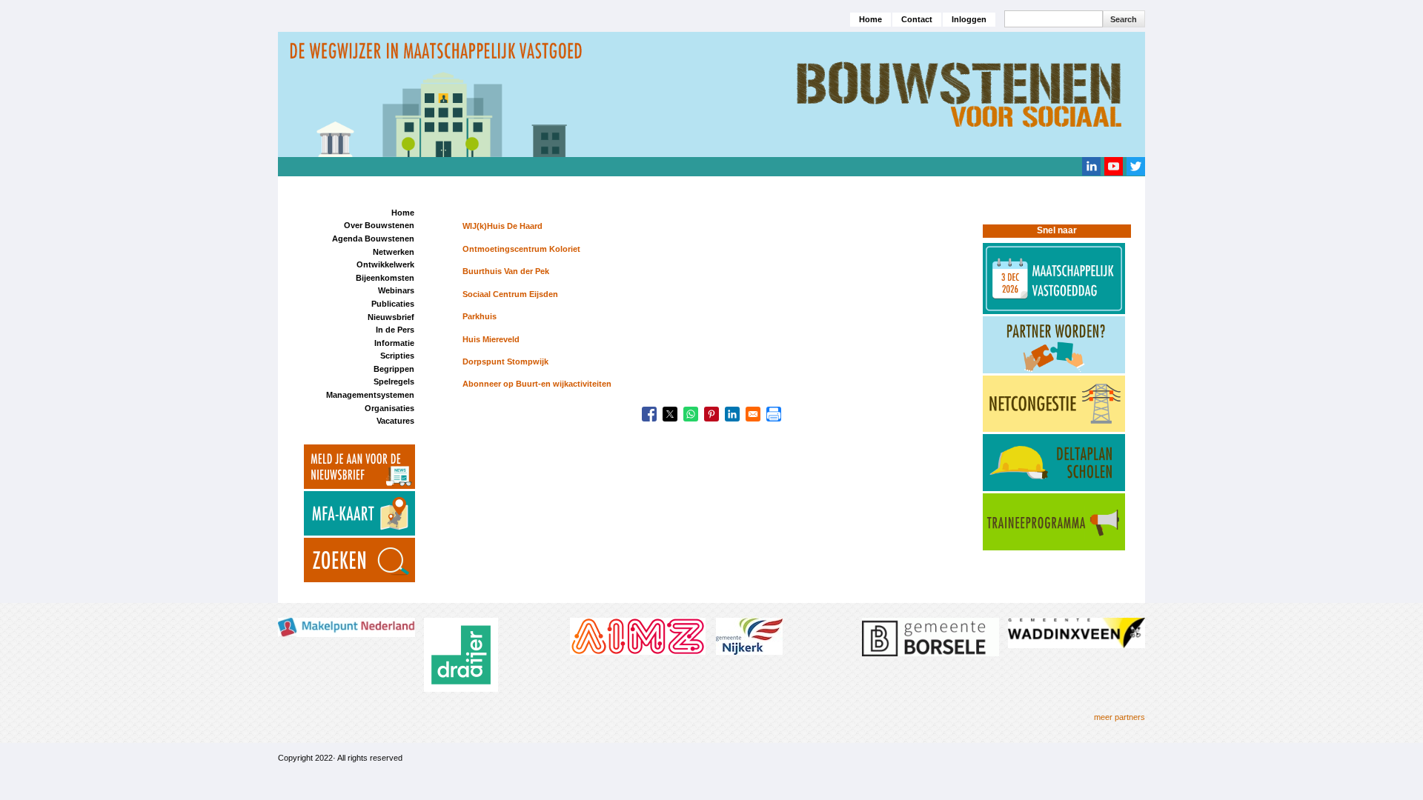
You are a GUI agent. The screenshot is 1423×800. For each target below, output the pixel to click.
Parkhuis (479, 316)
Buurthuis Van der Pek (505, 271)
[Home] (711, 94)
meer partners (1119, 717)
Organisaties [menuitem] (389, 408)
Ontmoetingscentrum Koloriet (521, 248)
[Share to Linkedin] (732, 414)
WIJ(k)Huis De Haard (502, 225)
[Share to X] (670, 414)
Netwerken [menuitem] (393, 251)
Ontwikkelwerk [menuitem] (385, 264)
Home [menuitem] (402, 212)
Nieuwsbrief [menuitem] (391, 317)
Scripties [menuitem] (397, 355)
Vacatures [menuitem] (395, 420)
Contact (916, 19)
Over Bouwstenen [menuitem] (379, 225)
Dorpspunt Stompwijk (505, 361)
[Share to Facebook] (649, 414)
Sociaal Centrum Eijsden (510, 294)
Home (870, 19)
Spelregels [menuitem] (394, 381)
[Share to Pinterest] (711, 414)
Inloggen (969, 19)
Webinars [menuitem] (396, 290)
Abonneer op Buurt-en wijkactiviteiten (536, 383)
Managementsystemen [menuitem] (370, 394)
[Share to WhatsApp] (690, 414)
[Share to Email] (753, 414)
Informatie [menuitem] (394, 343)
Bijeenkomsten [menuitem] (385, 277)
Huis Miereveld (491, 339)
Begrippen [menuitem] (394, 368)
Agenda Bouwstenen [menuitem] (373, 238)
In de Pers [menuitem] (395, 329)
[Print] (773, 414)
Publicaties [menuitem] (392, 303)
